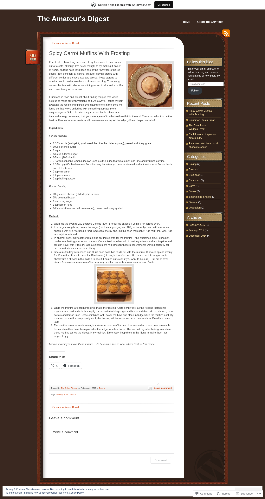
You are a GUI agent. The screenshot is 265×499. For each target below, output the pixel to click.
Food (66, 394)
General (193, 202)
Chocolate (194, 180)
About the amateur (210, 22)
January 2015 (196, 230)
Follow (194, 90)
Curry (192, 185)
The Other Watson (69, 388)
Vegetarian (195, 207)
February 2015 (197, 224)
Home (186, 22)
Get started (164, 4)
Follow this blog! (201, 62)
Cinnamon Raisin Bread (64, 43)
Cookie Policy (76, 492)
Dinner (192, 191)
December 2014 (197, 235)
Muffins (73, 394)
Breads (193, 169)
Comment (161, 460)
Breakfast (194, 174)
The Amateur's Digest (73, 19)
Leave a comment (163, 388)
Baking (102, 388)
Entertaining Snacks (200, 196)
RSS (225, 34)
